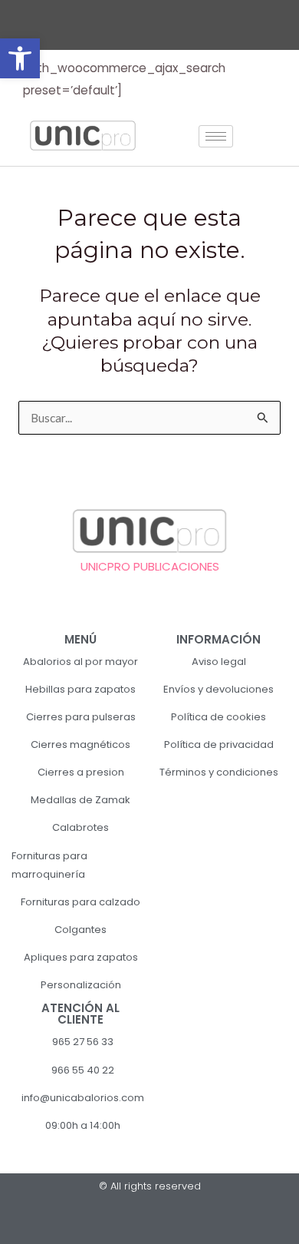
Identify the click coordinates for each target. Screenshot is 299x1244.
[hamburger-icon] (216, 136)
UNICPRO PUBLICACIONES (149, 566)
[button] (20, 58)
